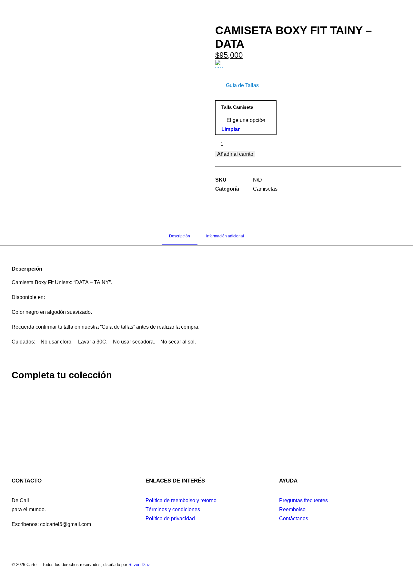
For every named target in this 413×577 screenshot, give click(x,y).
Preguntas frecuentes (303, 500)
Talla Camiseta (237, 107)
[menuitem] (120, 20)
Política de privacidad (170, 518)
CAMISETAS (161, 20)
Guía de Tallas (242, 85)
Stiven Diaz (139, 564)
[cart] (386, 20)
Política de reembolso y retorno (181, 500)
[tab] (225, 238)
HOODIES (238, 20)
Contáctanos (293, 518)
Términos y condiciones (173, 509)
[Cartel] (201, 20)
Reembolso (292, 509)
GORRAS (270, 20)
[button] (378, 20)
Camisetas (265, 189)
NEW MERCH (120, 20)
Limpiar (230, 129)
